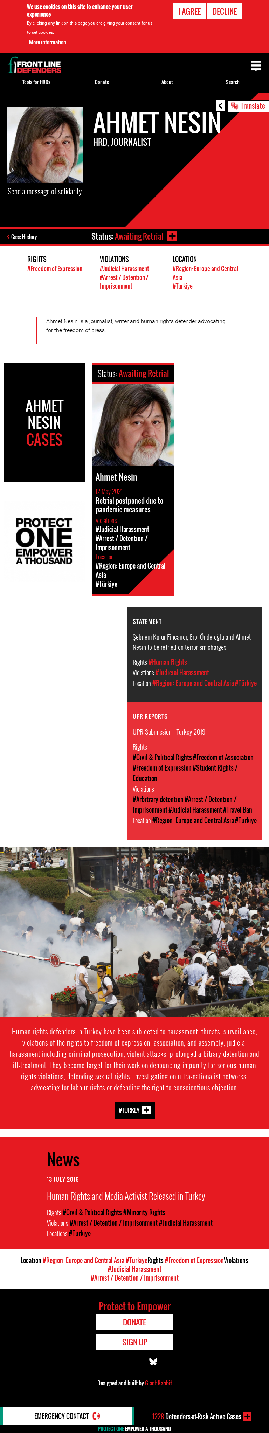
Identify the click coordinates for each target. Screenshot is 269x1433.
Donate (102, 81)
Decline (225, 11)
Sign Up (134, 1342)
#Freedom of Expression (54, 268)
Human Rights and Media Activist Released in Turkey (126, 1195)
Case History (24, 237)
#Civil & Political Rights (162, 757)
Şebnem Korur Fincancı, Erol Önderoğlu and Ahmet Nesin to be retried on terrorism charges (192, 642)
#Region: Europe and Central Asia (193, 683)
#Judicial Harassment (124, 268)
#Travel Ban (237, 809)
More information (47, 42)
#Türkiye (183, 286)
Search (233, 81)
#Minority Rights (144, 1212)
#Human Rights (168, 662)
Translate (253, 105)
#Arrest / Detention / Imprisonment (124, 281)
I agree (189, 11)
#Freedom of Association (223, 757)
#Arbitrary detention (158, 799)
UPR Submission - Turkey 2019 (169, 731)
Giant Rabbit (158, 1383)
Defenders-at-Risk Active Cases (196, 1416)
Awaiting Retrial (139, 236)
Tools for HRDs (36, 81)
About (167, 81)
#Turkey (129, 1109)
